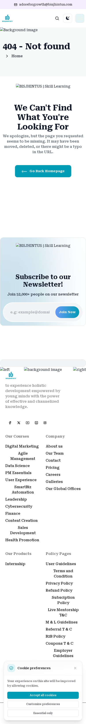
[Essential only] (75, 668)
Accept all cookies (43, 695)
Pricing (53, 467)
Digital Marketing (22, 446)
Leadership (16, 499)
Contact (53, 460)
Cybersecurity (18, 506)
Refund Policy (59, 590)
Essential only (43, 713)
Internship (15, 564)
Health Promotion (22, 540)
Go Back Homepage (47, 171)
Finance (12, 513)
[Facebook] (9, 422)
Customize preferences (43, 704)
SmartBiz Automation (23, 489)
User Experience (21, 480)
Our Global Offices (63, 489)
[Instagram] (45, 422)
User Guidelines (61, 564)
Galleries (54, 482)
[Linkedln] (36, 422)
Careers (53, 475)
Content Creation (21, 520)
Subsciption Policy (63, 600)
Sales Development (23, 530)
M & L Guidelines (62, 622)
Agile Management (22, 456)
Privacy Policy (59, 583)
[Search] (57, 18)
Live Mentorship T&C (63, 612)
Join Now (67, 312)
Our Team (55, 453)
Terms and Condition (63, 573)
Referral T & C (59, 629)
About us (54, 446)
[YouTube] (27, 422)
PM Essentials (18, 473)
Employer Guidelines (63, 653)
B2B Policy (55, 636)
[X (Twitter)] (18, 422)
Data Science (17, 466)
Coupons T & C (59, 643)
